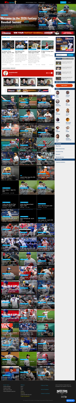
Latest (65, 58)
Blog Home (58, 146)
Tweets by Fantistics (60, 162)
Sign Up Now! (64, 85)
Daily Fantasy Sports (7, 389)
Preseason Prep (59, 151)
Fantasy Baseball (6, 386)
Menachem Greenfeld (68, 123)
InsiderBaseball (13, 72)
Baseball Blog (42, 2)
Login (69, 2)
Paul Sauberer (58, 131)
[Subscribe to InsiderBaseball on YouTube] (49, 73)
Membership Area (60, 157)
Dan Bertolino (68, 104)
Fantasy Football (6, 388)
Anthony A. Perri (68, 96)
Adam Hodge (57, 96)
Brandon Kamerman (58, 105)
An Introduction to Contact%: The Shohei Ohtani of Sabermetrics (38, 37)
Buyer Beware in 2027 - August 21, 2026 (20, 52)
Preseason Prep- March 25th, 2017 (67, 77)
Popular (59, 58)
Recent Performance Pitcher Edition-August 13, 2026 (34, 52)
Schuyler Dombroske (68, 139)
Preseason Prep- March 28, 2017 (67, 67)
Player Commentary (60, 148)
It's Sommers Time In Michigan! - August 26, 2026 (8, 52)
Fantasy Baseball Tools (31, 2)
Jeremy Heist (67, 114)
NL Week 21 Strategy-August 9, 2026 (47, 52)
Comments (71, 58)
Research (58, 154)
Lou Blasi (58, 122)
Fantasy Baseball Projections (9, 391)
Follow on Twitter (44, 385)
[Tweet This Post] (19, 18)
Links (22, 389)
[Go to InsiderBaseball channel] (5, 73)
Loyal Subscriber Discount (26, 394)
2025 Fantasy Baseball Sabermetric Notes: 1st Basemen (19, 37)
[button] (52, 86)
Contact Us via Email (45, 393)
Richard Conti (57, 140)
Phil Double (67, 131)
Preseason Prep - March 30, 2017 (67, 62)
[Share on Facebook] (16, 18)
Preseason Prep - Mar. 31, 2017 (66, 72)
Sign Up (63, 2)
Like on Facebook (45, 389)
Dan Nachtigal (58, 113)
